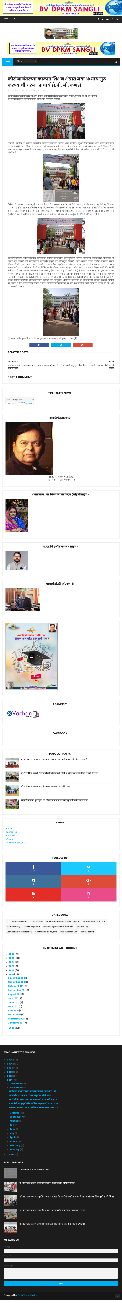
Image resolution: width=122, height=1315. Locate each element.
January (15, 1149)
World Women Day (68, 932)
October (15, 1112)
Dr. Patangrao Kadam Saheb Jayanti (62, 921)
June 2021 (14, 1002)
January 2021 (16, 1022)
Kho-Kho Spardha (32, 926)
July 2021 (13, 998)
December (16, 1083)
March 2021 (14, 1014)
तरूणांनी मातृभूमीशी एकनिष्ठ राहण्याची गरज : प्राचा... (34, 1103)
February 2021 (16, 1018)
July (12, 1124)
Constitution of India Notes (34, 1169)
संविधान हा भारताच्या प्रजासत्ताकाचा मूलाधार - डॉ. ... (34, 1091)
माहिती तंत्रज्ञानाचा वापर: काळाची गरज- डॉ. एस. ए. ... (34, 1099)
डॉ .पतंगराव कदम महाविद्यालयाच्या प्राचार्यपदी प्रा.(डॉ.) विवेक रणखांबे (54, 759)
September (16, 1116)
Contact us (11, 831)
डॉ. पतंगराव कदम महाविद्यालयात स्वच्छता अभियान (45, 786)
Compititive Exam (19, 921)
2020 (12, 1027)
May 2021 (13, 1006)
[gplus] (107, 19)
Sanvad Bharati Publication (19, 932)
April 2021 (13, 1010)
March (13, 1141)
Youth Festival (87, 932)
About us (10, 835)
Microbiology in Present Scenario (58, 926)
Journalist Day (13, 926)
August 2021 (15, 994)
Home (8, 61)
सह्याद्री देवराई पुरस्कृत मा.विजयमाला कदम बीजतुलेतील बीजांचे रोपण (54, 800)
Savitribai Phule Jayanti (46, 932)
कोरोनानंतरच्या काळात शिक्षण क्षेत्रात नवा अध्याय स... (34, 1107)
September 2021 (17, 990)
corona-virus (37, 921)
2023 (12, 966)
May (12, 1133)
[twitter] (102, 19)
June (13, 1129)
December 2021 (17, 977)
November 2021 (17, 981)
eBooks (9, 839)
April (12, 1137)
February (15, 1145)
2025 (12, 958)
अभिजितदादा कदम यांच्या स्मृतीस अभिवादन (30, 1095)
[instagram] (112, 19)
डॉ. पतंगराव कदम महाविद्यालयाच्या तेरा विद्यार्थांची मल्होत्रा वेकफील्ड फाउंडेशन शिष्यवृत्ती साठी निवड (66, 1196)
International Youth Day (94, 921)
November (16, 1087)
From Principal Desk (16, 842)
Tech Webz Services (27, 1295)
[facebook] (98, 19)
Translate (29, 403)
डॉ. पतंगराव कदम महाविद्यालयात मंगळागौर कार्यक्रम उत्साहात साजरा (52, 1210)
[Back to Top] (117, 1296)
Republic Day (82, 926)
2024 (12, 962)
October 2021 (16, 985)
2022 (12, 970)
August (14, 1120)
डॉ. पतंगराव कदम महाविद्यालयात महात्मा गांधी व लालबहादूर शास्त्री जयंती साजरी (59, 773)
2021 (11, 974)
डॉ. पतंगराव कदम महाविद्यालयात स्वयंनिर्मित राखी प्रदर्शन (47, 1183)
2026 (12, 953)
